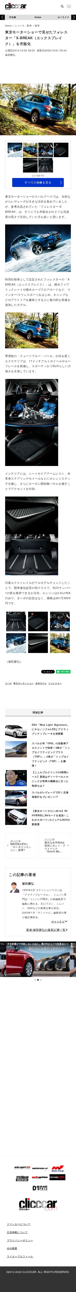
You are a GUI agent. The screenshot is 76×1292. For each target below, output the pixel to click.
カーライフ (63, 17)
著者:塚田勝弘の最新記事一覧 (46, 930)
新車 (37, 25)
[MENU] (69, 7)
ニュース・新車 (23, 25)
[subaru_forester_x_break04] (31, 402)
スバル (8, 683)
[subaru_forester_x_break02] (31, 330)
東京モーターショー (23, 683)
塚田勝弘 (10, 55)
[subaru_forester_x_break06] (31, 554)
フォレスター (55, 683)
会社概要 (12, 1248)
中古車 (12, 17)
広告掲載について (17, 1232)
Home (38, 17)
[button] (73, 17)
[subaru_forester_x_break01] (38, 248)
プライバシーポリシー (20, 1240)
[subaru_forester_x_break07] (31, 515)
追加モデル (41, 683)
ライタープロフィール (20, 1256)
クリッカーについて (18, 1224)
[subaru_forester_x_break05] (31, 446)
